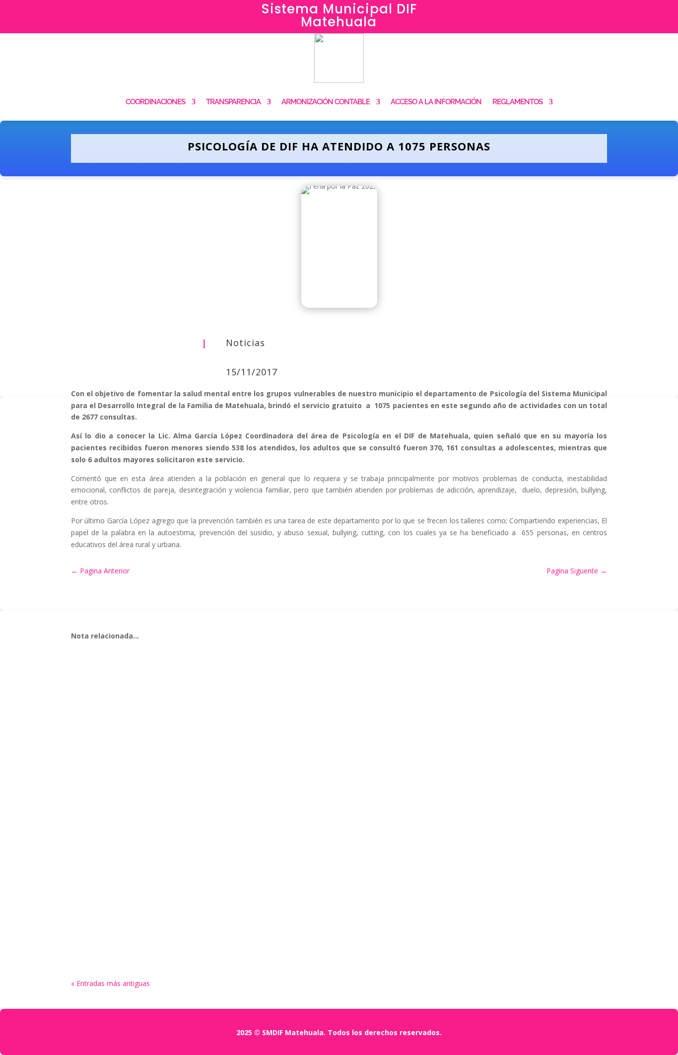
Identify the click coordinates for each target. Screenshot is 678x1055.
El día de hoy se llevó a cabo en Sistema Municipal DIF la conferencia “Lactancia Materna (291, 688)
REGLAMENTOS (517, 101)
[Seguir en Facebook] (565, 13)
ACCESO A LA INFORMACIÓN (436, 101)
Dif (98, 702)
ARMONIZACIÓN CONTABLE (325, 101)
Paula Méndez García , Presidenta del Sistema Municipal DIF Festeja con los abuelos (280, 902)
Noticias (245, 343)
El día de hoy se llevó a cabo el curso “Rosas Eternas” (206, 795)
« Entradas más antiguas (110, 983)
